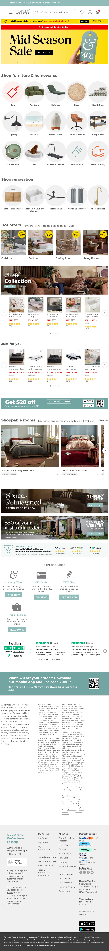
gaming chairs (78, 762)
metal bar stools (53, 768)
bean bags (66, 720)
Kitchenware (13, 164)
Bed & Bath (98, 105)
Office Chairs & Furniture (71, 732)
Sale (13, 105)
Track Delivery (65, 882)
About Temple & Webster (66, 839)
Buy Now (41, 597)
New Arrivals (77, 164)
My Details (43, 838)
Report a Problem (67, 887)
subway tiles (71, 810)
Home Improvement (70, 796)
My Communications (46, 848)
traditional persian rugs (70, 715)
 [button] (105, 313)
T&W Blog (63, 858)
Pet (34, 164)
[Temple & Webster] (23, 12)
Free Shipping (98, 164)
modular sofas (74, 712)
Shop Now (13, 595)
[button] (50, 333)
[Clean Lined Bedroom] (80, 446)
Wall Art (34, 134)
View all (103, 420)
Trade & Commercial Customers (44, 872)
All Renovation (98, 209)
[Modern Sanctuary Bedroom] (30, 446)
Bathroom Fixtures (13, 209)
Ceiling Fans (55, 209)
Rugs (76, 105)
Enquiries (63, 862)
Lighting (13, 134)
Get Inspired (69, 597)
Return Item (64, 891)
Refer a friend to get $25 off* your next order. (35, 3)
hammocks (66, 784)
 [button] (4, 313)
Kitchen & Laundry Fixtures (34, 210)
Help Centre (64, 878)
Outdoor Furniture (69, 768)
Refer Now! (56, 3)
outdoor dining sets (72, 780)
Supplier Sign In (45, 865)
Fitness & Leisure (55, 164)
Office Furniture (77, 134)
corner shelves (74, 760)
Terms (10, 892)
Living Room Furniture (71, 705)
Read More (17, 630)
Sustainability (65, 853)
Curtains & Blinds (77, 209)
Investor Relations (67, 866)
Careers (62, 849)
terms (11, 689)
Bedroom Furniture (45, 705)
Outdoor (55, 105)
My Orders (43, 842)
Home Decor (55, 134)
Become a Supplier (47, 861)
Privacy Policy (13, 904)
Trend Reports (65, 845)
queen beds (52, 718)
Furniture (34, 105)
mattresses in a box (45, 726)
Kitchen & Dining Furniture (48, 738)
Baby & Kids (98, 134)
